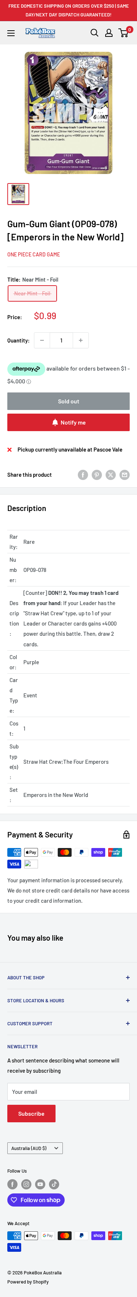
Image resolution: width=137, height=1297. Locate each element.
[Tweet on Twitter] (111, 474)
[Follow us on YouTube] (40, 1184)
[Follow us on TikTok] (54, 1184)
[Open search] (95, 33)
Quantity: (18, 340)
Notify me (73, 422)
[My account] (109, 33)
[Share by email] (124, 474)
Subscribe (31, 1113)
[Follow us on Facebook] (12, 1184)
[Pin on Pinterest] (97, 474)
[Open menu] (11, 33)
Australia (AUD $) (28, 1148)
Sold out (68, 401)
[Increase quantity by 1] (80, 340)
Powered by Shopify (28, 1282)
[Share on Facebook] (83, 474)
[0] (123, 32)
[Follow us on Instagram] (26, 1184)
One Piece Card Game (33, 254)
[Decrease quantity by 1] (42, 340)
